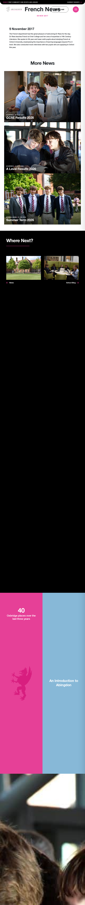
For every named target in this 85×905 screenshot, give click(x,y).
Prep (10, 2)
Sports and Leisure (31, 2)
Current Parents (73, 2)
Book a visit (59, 9)
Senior (5, 2)
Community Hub (17, 2)
